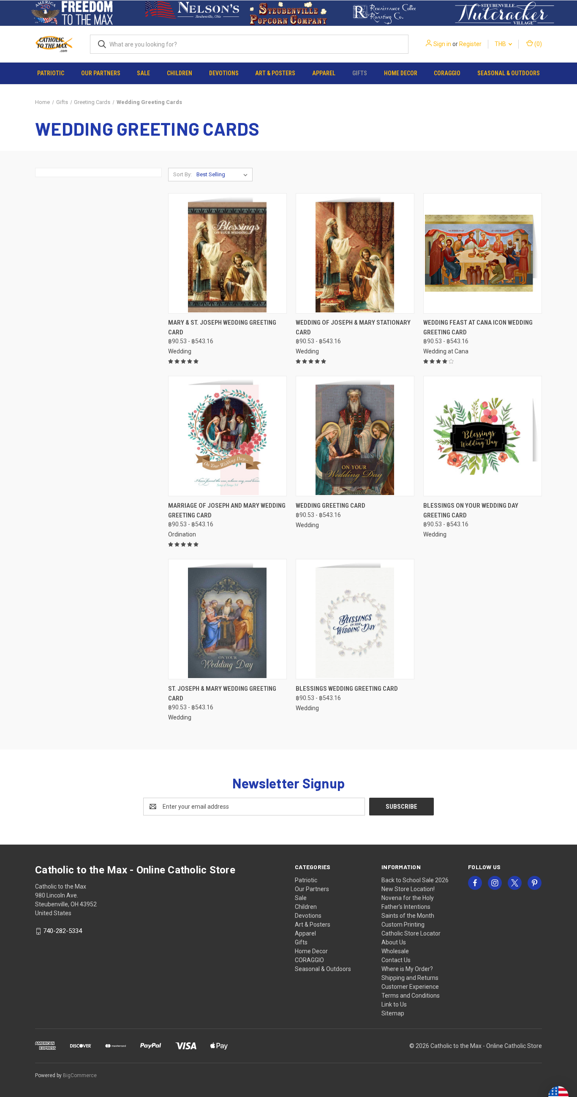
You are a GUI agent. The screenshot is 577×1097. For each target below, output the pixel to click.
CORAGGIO (447, 73)
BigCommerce (80, 1075)
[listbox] (223, 174)
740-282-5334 (62, 931)
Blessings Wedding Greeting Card (347, 688)
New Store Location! (408, 889)
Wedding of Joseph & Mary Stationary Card (353, 327)
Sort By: (182, 174)
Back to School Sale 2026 (415, 880)
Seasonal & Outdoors (508, 73)
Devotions (224, 73)
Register (470, 44)
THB (501, 44)
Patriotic (50, 73)
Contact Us (396, 960)
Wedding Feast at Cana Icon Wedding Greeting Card (478, 327)
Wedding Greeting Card (330, 505)
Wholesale (395, 951)
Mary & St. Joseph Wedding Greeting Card (222, 327)
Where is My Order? (407, 969)
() (537, 44)
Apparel (323, 73)
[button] (72, 13)
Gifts (359, 73)
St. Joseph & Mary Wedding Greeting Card (222, 693)
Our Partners (100, 73)
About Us (393, 942)
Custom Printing (403, 924)
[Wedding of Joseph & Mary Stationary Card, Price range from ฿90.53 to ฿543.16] (355, 253)
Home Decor (400, 73)
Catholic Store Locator (411, 933)
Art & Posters (275, 73)
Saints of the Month (407, 915)
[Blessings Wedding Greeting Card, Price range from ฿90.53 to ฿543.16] (355, 619)
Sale (143, 73)
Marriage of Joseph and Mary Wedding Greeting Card (227, 510)
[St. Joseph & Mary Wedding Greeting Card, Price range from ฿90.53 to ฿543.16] (227, 619)
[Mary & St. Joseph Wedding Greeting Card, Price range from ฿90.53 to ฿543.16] (227, 253)
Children (179, 73)
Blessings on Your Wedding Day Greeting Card (470, 510)
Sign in (442, 44)
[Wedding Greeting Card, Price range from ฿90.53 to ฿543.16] (355, 436)
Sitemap (392, 1013)
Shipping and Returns (409, 977)
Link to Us (394, 1004)
